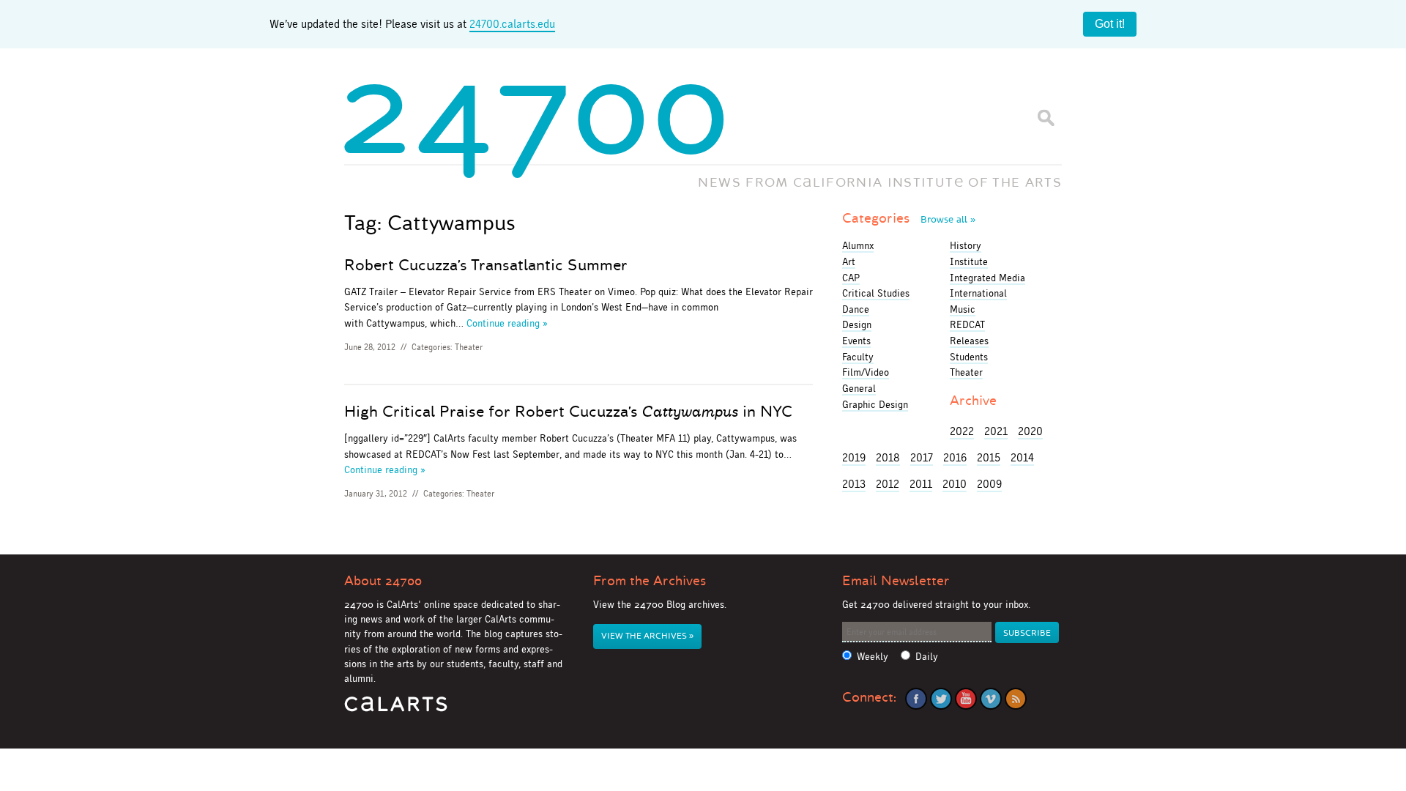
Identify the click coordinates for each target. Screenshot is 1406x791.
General (859, 388)
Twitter (941, 699)
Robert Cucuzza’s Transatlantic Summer (486, 265)
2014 (1022, 457)
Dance (855, 309)
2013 (854, 484)
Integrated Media (987, 277)
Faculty (858, 357)
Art (848, 261)
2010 (954, 484)
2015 (988, 457)
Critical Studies (876, 293)
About (383, 580)
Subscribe (1027, 633)
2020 (1030, 431)
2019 (854, 457)
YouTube (966, 699)
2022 (962, 431)
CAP (851, 277)
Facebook (916, 699)
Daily (926, 656)
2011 (921, 484)
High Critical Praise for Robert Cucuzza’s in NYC (568, 411)
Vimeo (991, 699)
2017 (921, 457)
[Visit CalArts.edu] (395, 709)
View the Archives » (647, 636)
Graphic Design (875, 404)
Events (856, 340)
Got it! (1110, 24)
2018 (888, 457)
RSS (1016, 699)
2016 (955, 457)
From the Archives (649, 580)
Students (969, 357)
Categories (908, 218)
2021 (996, 431)
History (965, 245)
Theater (469, 347)
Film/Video (865, 372)
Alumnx (858, 245)
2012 (887, 484)
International (978, 293)
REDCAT (967, 324)
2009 (989, 484)
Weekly (872, 656)
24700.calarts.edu (512, 24)
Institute (969, 261)
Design (856, 324)
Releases (969, 340)
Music (962, 309)
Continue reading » (507, 323)
